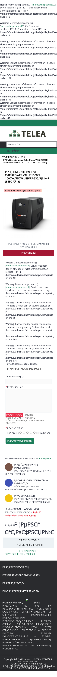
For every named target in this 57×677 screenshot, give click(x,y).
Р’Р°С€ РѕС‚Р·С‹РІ (15, 386)
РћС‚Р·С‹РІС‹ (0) (28, 253)
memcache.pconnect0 (43, 4)
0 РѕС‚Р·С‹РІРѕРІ (27, 550)
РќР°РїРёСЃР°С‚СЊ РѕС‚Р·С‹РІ (20, 553)
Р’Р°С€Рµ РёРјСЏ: (15, 376)
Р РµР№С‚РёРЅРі (15, 428)
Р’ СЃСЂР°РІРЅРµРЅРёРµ (29, 544)
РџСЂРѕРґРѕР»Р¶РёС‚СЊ (19, 441)
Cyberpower (45, 458)
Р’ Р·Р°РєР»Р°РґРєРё (29, 540)
